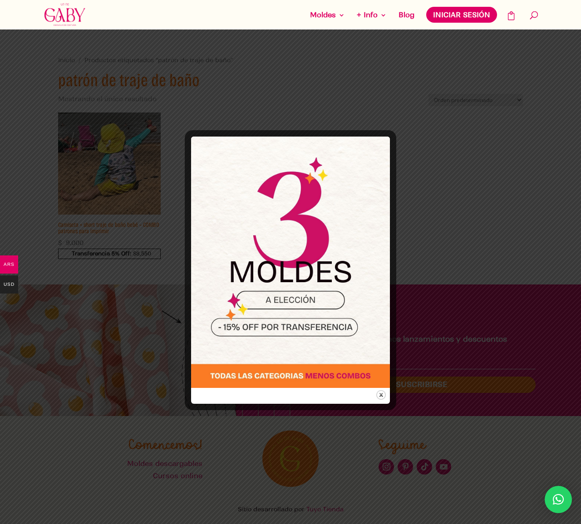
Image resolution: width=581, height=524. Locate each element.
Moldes (323, 15)
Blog (406, 15)
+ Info (367, 15)
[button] (558, 499)
